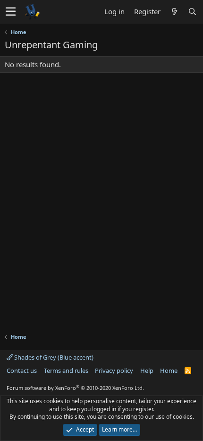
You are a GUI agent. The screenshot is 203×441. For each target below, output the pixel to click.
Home (169, 370)
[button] (10, 12)
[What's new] (174, 11)
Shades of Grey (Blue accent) (53, 357)
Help (146, 370)
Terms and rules (66, 370)
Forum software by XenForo (75, 387)
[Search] (192, 11)
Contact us (22, 370)
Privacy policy (114, 370)
